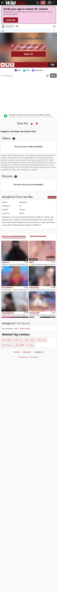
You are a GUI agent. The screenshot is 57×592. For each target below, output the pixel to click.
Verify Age (10, 20)
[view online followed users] (38, 2)
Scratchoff (39, 70)
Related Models (38, 236)
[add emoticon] (47, 75)
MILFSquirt (29, 340)
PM (12, 66)
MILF (16, 328)
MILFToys (42, 340)
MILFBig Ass (7, 345)
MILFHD (18, 340)
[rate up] (31, 123)
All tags (30, 345)
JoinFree (43, 3)
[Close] (54, 26)
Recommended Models (14, 236)
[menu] (2, 3)
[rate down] (37, 123)
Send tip (28, 54)
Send (53, 75)
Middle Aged (25, 328)
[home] (15, 3)
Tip (52, 65)
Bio (17, 26)
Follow (7, 66)
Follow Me (52, 197)
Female (22, 209)
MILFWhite (7, 340)
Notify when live (28, 47)
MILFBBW (20, 345)
